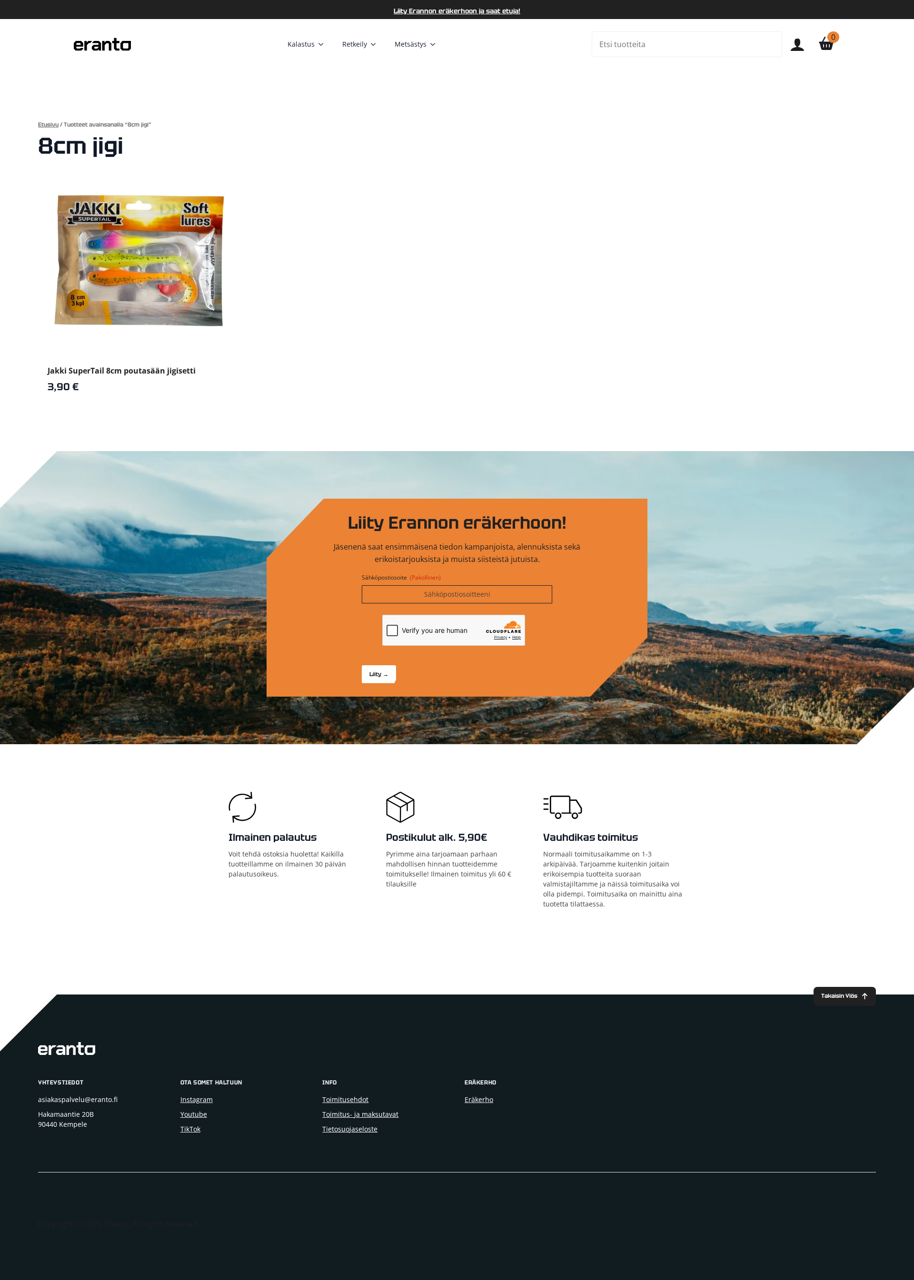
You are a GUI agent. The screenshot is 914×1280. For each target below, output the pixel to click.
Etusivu (48, 124)
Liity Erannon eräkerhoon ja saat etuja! (457, 11)
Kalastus (301, 44)
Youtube (193, 1114)
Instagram (196, 1099)
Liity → (378, 674)
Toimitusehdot (345, 1099)
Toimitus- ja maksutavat (360, 1114)
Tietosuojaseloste (350, 1128)
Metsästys (411, 44)
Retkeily (354, 44)
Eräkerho (479, 1099)
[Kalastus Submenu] (324, 44)
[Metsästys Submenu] (436, 44)
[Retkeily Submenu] (376, 44)
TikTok (190, 1128)
